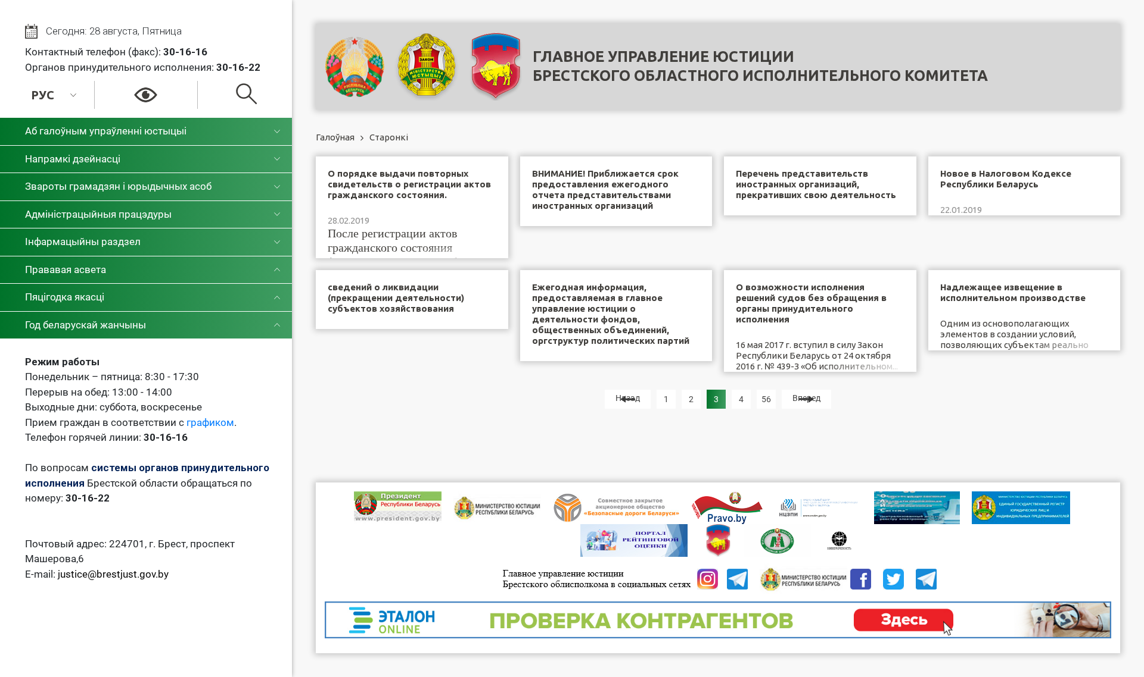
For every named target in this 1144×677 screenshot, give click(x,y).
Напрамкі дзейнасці (72, 159)
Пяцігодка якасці (64, 297)
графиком (210, 422)
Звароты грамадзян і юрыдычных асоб (118, 186)
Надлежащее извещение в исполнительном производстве (1013, 292)
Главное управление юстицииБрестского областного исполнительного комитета (760, 66)
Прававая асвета (65, 269)
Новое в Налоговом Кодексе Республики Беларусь (1005, 178)
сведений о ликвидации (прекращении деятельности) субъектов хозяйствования (396, 298)
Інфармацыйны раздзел (83, 241)
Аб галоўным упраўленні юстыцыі (105, 131)
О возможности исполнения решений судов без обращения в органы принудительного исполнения (811, 303)
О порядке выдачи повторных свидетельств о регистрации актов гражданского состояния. (409, 184)
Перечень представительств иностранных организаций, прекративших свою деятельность (816, 184)
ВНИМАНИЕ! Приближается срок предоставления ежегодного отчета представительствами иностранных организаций (605, 189)
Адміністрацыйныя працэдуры (98, 214)
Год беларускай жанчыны (85, 325)
